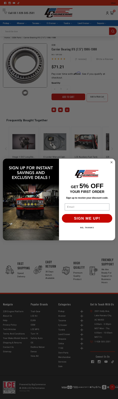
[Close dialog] (111, 162)
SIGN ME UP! (87, 218)
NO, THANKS (87, 228)
